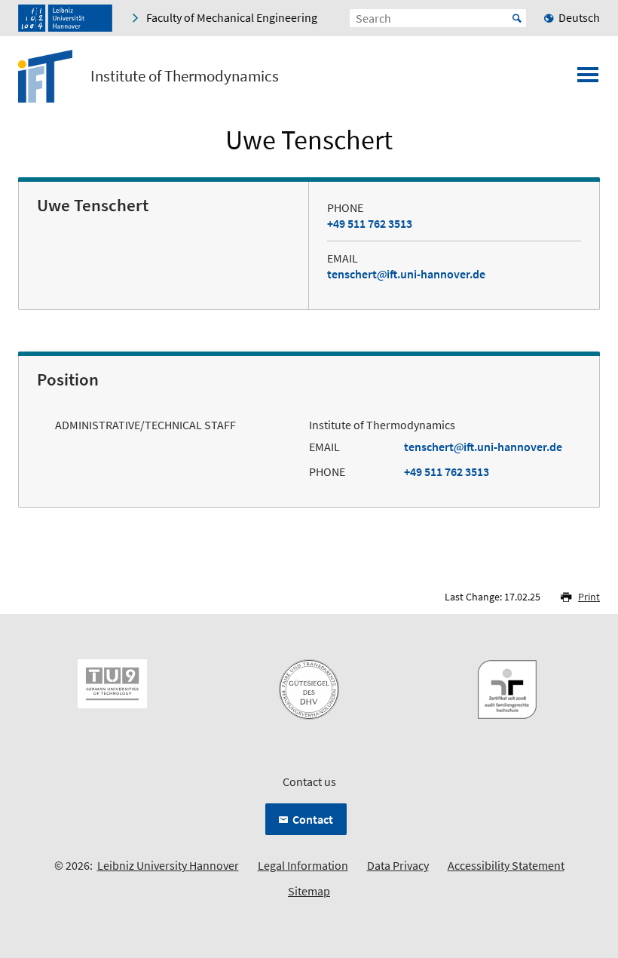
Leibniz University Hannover (168, 865)
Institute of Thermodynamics (184, 76)
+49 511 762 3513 (369, 223)
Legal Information (303, 865)
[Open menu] (588, 79)
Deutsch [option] (579, 17)
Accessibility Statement (506, 865)
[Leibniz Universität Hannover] (65, 18)
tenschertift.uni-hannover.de (406, 273)
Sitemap (309, 890)
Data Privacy (398, 865)
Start (517, 18)
